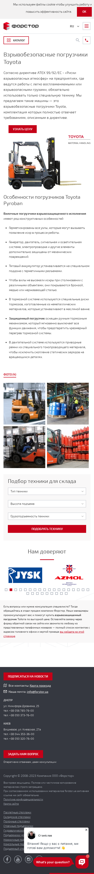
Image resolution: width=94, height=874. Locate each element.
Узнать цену (22, 129)
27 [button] (66, 593)
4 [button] (20, 589)
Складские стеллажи (17, 817)
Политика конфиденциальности (23, 799)
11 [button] (54, 589)
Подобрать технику (47, 529)
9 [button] (44, 589)
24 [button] (51, 593)
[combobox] (47, 491)
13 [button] (64, 589)
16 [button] (78, 589)
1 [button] (6, 589)
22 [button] (42, 593)
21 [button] (37, 593)
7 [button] (35, 589)
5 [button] (25, 589)
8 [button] (39, 589)
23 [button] (47, 593)
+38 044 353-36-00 (21, 734)
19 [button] (27, 593)
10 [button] (49, 589)
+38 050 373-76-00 (21, 715)
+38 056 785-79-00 (21, 711)
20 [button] (32, 593)
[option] (47, 426)
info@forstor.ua (37, 692)
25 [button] (56, 593)
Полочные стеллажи (16, 821)
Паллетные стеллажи (17, 812)
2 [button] (11, 589)
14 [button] (68, 589)
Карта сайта (11, 803)
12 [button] (59, 589)
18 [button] (88, 589)
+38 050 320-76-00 (21, 739)
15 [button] (73, 589)
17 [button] (83, 589)
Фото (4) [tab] (9, 374)
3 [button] (15, 589)
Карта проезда (40, 686)
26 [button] (61, 593)
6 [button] (30, 589)
